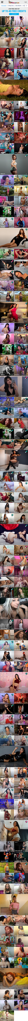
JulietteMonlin (4, 565)
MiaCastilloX (3, 395)
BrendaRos (3, 522)
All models (3, 5)
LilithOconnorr (18, 491)
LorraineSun (17, 575)
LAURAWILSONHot (19, 406)
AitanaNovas (3, 491)
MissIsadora (3, 670)
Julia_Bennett (17, 427)
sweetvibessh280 (4, 818)
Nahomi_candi (3, 469)
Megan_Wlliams (4, 184)
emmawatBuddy (4, 628)
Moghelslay (3, 935)
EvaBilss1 (17, 258)
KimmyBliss (3, 131)
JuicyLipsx (17, 998)
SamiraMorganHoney (19, 639)
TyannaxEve (17, 713)
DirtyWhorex (3, 956)
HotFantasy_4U (4, 850)
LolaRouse (17, 670)
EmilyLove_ (3, 543)
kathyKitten (17, 226)
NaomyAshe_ (3, 99)
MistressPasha (18, 25)
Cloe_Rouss (17, 364)
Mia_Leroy (3, 649)
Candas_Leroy (18, 1009)
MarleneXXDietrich (4, 988)
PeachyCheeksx (18, 649)
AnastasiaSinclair (4, 67)
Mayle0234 (17, 512)
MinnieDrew (17, 36)
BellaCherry (3, 268)
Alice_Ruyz (17, 332)
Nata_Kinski (3, 501)
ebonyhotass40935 (19, 818)
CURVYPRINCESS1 (4, 1019)
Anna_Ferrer (3, 480)
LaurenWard (3, 152)
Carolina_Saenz (18, 702)
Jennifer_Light (4, 924)
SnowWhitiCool (4, 892)
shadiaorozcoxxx (4, 247)
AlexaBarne (17, 110)
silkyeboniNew (18, 882)
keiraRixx (2, 343)
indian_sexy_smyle (4, 787)
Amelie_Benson (4, 205)
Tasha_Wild (3, 57)
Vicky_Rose (3, 300)
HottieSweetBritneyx (19, 205)
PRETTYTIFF (17, 945)
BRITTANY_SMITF (4, 427)
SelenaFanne (17, 216)
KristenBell (3, 226)
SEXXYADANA (3, 914)
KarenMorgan (3, 36)
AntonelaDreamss (4, 46)
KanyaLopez (3, 25)
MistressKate (17, 787)
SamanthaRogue (4, 78)
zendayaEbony (18, 871)
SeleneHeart (17, 120)
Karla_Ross (3, 290)
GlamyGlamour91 (18, 501)
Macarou (2, 417)
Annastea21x (17, 438)
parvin (2, 871)
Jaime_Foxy (17, 596)
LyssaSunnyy (17, 448)
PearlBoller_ (3, 945)
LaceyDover (3, 194)
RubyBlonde (3, 353)
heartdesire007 (4, 744)
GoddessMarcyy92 (18, 850)
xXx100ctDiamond (4, 617)
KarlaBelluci (3, 766)
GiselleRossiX (18, 861)
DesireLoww (17, 67)
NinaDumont (3, 120)
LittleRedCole (3, 734)
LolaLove (17, 343)
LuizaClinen (17, 797)
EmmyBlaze (3, 692)
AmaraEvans (17, 194)
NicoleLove (3, 586)
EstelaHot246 (17, 892)
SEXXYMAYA (3, 1009)
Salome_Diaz (17, 300)
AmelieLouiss (3, 332)
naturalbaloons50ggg (19, 935)
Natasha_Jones (18, 142)
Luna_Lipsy (3, 364)
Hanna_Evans (3, 438)
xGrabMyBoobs (18, 966)
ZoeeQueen (3, 882)
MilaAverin (3, 173)
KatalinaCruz (3, 258)
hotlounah (3, 776)
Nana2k (16, 776)
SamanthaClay (3, 279)
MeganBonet (3, 142)
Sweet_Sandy (17, 660)
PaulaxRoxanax (4, 660)
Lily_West (17, 734)
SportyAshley (3, 639)
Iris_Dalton (3, 723)
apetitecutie (3, 448)
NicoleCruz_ (17, 374)
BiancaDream (17, 723)
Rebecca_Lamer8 (4, 512)
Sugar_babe (17, 480)
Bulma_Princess (4, 797)
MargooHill (3, 110)
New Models (18, 5)
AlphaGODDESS (4, 861)
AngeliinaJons (3, 840)
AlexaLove (3, 808)
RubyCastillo (17, 57)
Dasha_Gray (17, 290)
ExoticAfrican (17, 808)
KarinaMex (17, 565)
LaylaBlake (3, 374)
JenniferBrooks (18, 46)
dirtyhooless (17, 586)
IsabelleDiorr (17, 184)
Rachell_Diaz (3, 321)
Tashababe (3, 998)
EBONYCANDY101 (18, 956)
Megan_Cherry (18, 152)
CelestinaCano (4, 713)
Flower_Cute (3, 216)
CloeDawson (17, 78)
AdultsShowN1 (4, 575)
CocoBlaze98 (17, 353)
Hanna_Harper (17, 279)
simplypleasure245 (18, 522)
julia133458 (3, 966)
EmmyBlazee (3, 702)
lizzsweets (17, 628)
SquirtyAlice (3, 554)
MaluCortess (17, 268)
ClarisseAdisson (18, 744)
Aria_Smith (17, 417)
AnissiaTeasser (18, 131)
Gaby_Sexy (3, 596)
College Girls (11, 5)
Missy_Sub (17, 554)
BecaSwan (17, 924)
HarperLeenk (3, 406)
